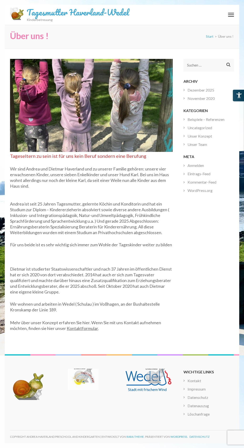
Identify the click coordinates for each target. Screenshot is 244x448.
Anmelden (196, 165)
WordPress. (179, 436)
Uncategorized (200, 127)
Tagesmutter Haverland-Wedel (78, 12)
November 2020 (201, 98)
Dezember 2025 (201, 90)
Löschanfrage (199, 414)
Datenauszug (198, 405)
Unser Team (197, 144)
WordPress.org (200, 190)
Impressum (197, 389)
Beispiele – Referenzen (206, 119)
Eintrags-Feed (199, 173)
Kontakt (194, 380)
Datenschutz (198, 397)
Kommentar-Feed (202, 182)
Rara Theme (135, 436)
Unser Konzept (200, 136)
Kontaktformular (82, 328)
